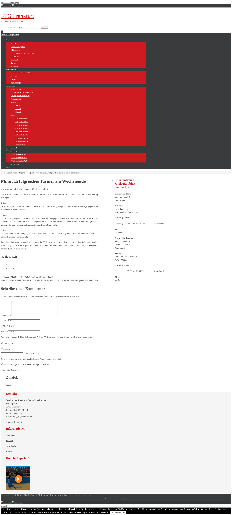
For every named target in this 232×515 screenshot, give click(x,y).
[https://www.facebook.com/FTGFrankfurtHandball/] (6, 6)
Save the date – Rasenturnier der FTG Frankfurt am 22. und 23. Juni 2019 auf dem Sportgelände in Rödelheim (49, 280)
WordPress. (123, 499)
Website (4, 331)
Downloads (11, 446)
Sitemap (9, 451)
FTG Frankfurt (17, 16)
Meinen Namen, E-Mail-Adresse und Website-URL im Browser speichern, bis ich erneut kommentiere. (48, 337)
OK (112, 512)
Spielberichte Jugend (16, 173)
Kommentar (6, 315)
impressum (87, 495)
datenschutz (75, 495)
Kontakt (9, 440)
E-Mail (4, 326)
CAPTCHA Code (31, 353)
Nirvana (115, 499)
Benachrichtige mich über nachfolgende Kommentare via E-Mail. (33, 359)
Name (4, 320)
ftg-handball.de (7, 495)
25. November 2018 (9, 189)
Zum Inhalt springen (10, 2)
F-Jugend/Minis (33, 173)
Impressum (10, 435)
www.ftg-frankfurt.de (15, 422)
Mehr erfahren (120, 512)
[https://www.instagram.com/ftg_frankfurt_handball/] (17, 6)
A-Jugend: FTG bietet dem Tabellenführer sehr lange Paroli (27, 277)
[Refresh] (5, 349)
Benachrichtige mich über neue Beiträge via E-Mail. (27, 364)
